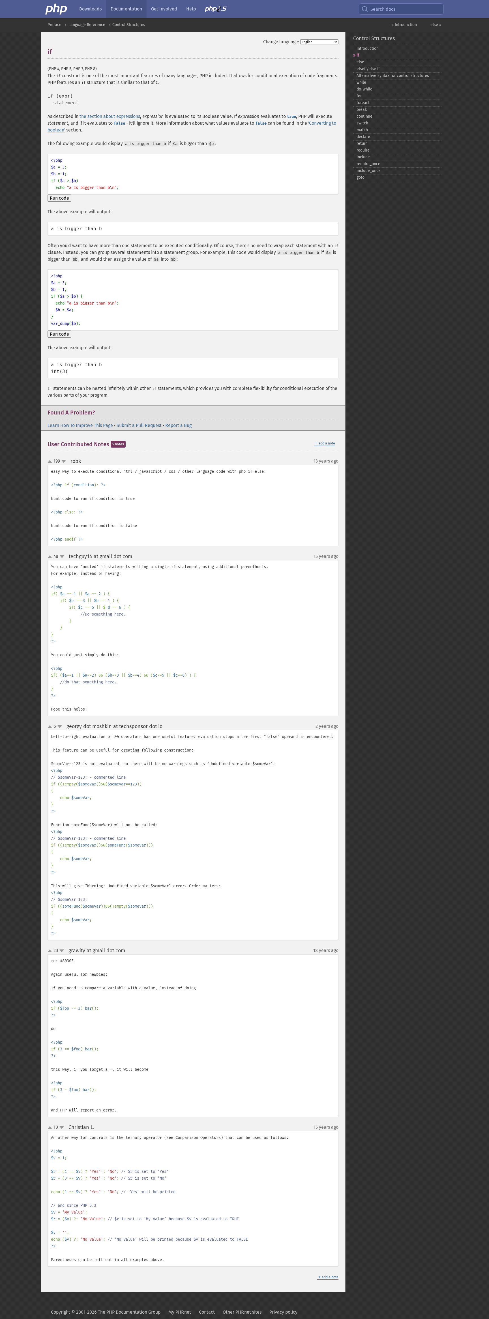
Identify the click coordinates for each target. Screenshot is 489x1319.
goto (360, 177)
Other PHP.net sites (242, 1312)
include (363, 157)
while (361, 82)
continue (364, 116)
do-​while (364, 89)
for (359, 96)
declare (363, 136)
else (360, 62)
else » (435, 24)
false (119, 123)
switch (362, 123)
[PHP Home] (56, 9)
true (291, 116)
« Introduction (404, 24)
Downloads (90, 9)
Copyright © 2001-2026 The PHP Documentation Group (105, 1312)
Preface (54, 24)
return (362, 143)
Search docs (382, 9)
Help (191, 9)
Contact (207, 1312)
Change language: (281, 41)
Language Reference (86, 24)
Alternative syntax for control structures (393, 75)
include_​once (369, 170)
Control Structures (128, 24)
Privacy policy (283, 1312)
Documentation (126, 9)
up (51, 462)
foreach (363, 102)
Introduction (368, 48)
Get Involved (164, 9)
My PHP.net (179, 1312)
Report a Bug (178, 425)
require (363, 150)
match (362, 130)
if (358, 55)
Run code (59, 198)
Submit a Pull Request (139, 425)
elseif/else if (368, 68)
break (362, 109)
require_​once (368, 163)
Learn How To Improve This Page (80, 425)
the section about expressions (110, 116)
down (63, 461)
